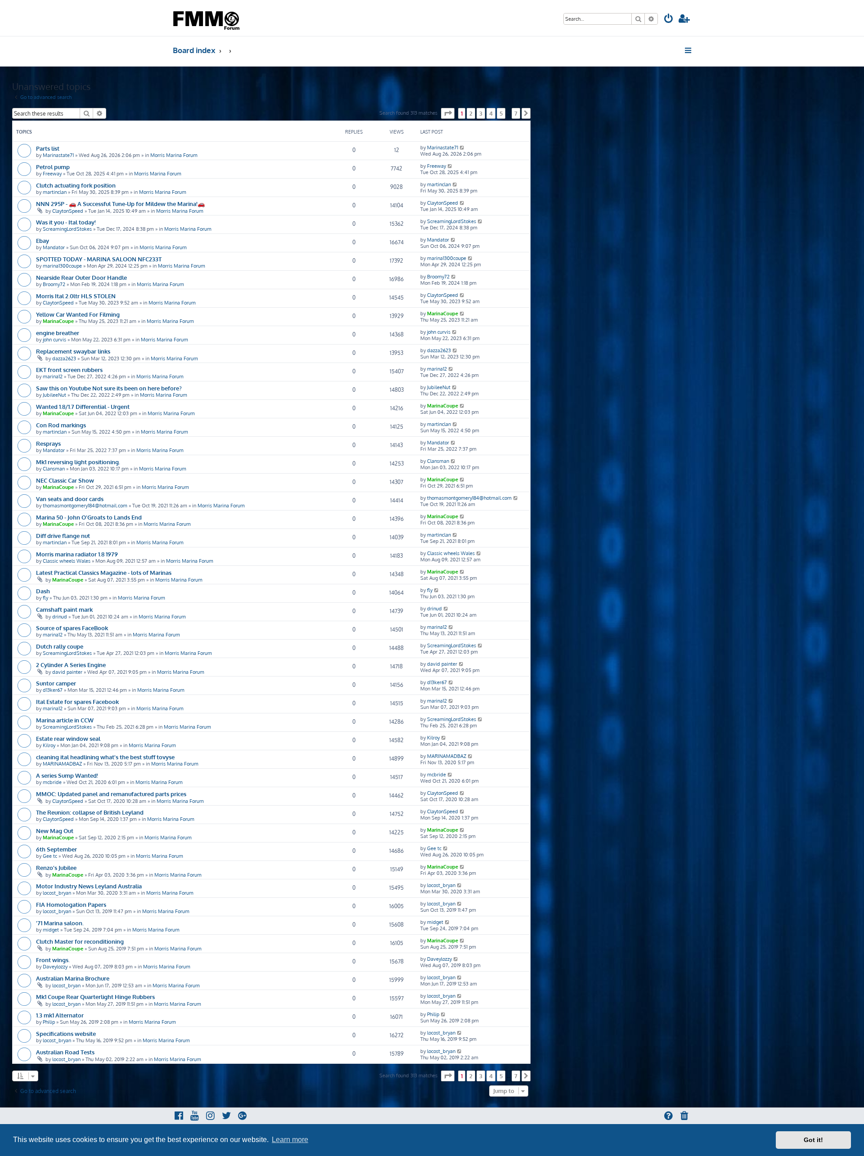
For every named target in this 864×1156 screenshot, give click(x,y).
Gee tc (50, 856)
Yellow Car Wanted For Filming (78, 314)
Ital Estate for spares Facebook (77, 701)
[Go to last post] (462, 147)
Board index (194, 50)
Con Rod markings (61, 425)
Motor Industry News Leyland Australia (89, 886)
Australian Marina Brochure (72, 978)
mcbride (52, 782)
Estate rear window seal (68, 738)
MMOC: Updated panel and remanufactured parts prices (111, 794)
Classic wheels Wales (66, 561)
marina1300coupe (62, 266)
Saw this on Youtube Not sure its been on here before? (109, 388)
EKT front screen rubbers (69, 369)
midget (51, 930)
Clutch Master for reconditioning (80, 941)
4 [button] (491, 113)
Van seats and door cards (70, 498)
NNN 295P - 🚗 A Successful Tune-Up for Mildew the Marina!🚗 (120, 203)
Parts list (47, 148)
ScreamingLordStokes (67, 229)
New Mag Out (54, 830)
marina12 (53, 376)
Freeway (52, 173)
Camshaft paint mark (64, 609)
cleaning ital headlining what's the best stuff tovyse (105, 757)
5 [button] (501, 113)
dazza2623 (64, 358)
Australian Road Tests (65, 1052)
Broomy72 (54, 284)
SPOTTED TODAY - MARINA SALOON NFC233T (99, 259)
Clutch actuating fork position (76, 185)
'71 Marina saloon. (60, 923)
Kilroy (49, 745)
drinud (59, 617)
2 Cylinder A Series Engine (71, 664)
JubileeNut (54, 395)
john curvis (54, 339)
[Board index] (207, 17)
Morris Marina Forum (174, 155)
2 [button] (470, 113)
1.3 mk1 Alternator (60, 1015)
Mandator (54, 247)
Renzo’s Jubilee (56, 867)
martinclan (55, 192)
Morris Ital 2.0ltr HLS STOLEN (76, 296)
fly (45, 598)
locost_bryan (57, 893)
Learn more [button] (290, 1139)
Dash (43, 591)
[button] (447, 113)
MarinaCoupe (58, 321)
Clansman (54, 469)
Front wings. (53, 959)
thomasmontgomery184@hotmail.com (85, 505)
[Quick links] (688, 50)
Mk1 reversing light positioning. (78, 462)
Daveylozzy (55, 966)
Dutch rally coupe (59, 646)
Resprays (48, 443)
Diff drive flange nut (63, 535)
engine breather (57, 332)
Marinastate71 (58, 155)
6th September (56, 849)
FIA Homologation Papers (71, 904)
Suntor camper (56, 683)
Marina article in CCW (65, 720)
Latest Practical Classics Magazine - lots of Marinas (103, 572)
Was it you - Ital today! (66, 222)
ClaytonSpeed (67, 211)
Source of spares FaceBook (72, 628)
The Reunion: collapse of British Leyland (90, 812)
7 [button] (516, 113)
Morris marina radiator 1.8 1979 (77, 554)
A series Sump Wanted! (67, 775)
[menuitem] (668, 19)
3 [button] (480, 113)
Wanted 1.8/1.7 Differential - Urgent (83, 406)
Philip (49, 1022)
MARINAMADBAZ (62, 764)
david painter (67, 672)
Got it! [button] (813, 1139)
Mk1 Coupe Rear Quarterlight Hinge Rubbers (95, 996)
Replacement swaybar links (73, 351)
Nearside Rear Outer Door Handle (81, 277)
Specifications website (66, 1033)
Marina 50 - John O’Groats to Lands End (89, 517)
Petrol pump (53, 166)
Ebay (42, 240)
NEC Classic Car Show (65, 480)
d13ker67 (53, 690)
